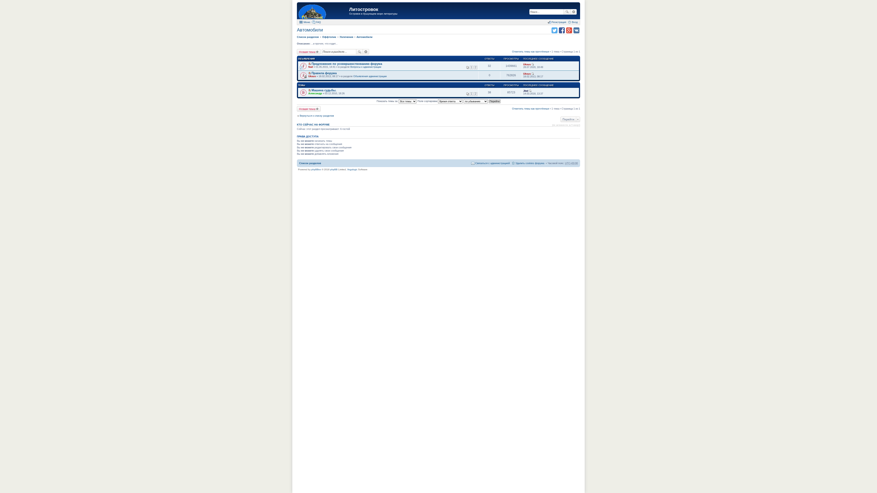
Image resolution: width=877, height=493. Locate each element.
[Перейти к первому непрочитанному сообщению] (309, 64)
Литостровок (363, 9)
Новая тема (307, 52)
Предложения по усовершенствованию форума (347, 64)
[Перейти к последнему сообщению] (532, 64)
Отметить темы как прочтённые (530, 51)
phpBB (334, 169)
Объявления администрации (370, 76)
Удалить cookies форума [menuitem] (529, 163)
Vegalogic (352, 169)
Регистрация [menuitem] (559, 22)
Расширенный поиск (574, 12)
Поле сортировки (427, 101)
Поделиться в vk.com (576, 30)
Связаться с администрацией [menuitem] (492, 163)
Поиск (567, 12)
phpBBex (316, 169)
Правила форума (324, 73)
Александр (315, 93)
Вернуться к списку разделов (317, 115)
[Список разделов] (323, 11)
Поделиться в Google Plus (569, 30)
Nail (310, 67)
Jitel (525, 90)
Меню (307, 22)
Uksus (527, 64)
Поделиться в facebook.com (562, 30)
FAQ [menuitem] (318, 22)
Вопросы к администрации (365, 67)
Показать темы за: (388, 101)
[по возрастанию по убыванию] (476, 101)
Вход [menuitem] (575, 22)
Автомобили (310, 29)
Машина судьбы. (324, 90)
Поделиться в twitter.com (554, 30)
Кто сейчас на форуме (313, 124)
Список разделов (310, 163)
